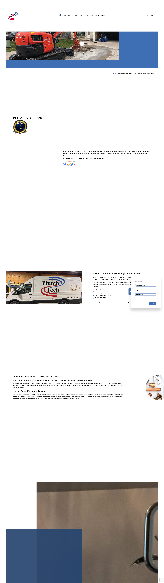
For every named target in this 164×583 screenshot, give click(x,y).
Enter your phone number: (140, 285)
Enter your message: (139, 294)
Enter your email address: (140, 290)
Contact (103, 15)
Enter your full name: (139, 281)
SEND (152, 303)
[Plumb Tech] (13, 16)
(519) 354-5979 (151, 15)
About (65, 15)
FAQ (93, 15)
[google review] (69, 163)
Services (87, 15)
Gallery (97, 15)
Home (60, 15)
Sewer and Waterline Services (75, 15)
